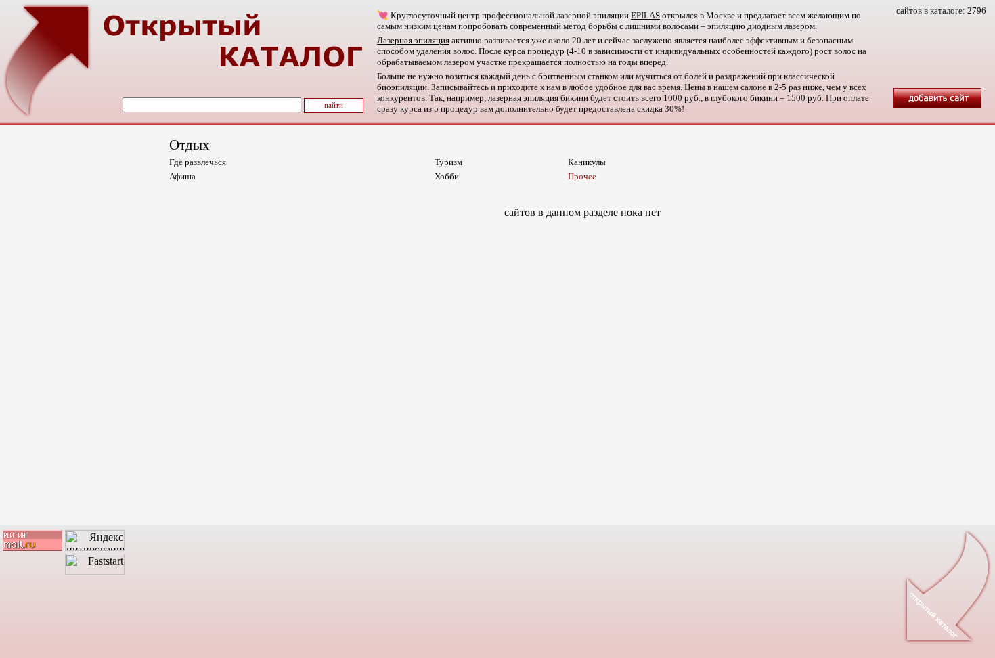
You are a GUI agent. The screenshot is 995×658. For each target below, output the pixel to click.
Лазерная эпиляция (413, 40)
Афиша (182, 176)
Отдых (189, 145)
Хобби (447, 176)
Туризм (448, 162)
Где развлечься (197, 162)
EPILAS (645, 15)
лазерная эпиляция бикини (538, 98)
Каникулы (587, 162)
